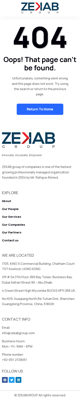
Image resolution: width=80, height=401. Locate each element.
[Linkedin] (18, 380)
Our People (10, 209)
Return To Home (40, 109)
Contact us (10, 240)
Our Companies (13, 225)
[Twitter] (12, 380)
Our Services (11, 217)
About (6, 201)
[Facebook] (5, 380)
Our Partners (11, 232)
